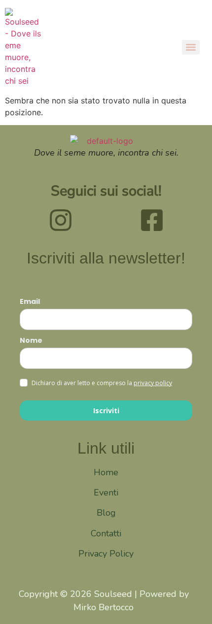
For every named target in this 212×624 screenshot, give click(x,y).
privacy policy (153, 383)
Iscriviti (106, 410)
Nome (31, 340)
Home (106, 472)
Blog (106, 513)
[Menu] (191, 47)
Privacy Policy (106, 553)
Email (30, 301)
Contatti (106, 533)
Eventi (106, 492)
